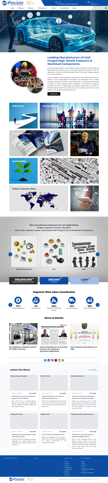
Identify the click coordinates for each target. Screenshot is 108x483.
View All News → (93, 370)
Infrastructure (42, 8)
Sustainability (64, 8)
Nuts (83, 461)
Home (12, 8)
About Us (67, 463)
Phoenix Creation (94, 479)
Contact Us (67, 475)
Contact (74, 8)
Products (31, 8)
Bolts (83, 463)
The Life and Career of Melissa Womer (53, 434)
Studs (83, 467)
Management (68, 467)
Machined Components (88, 472)
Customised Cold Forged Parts (88, 469)
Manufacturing (68, 469)
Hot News (32, 393)
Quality (67, 471)
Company (21, 8)
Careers (53, 8)
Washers (84, 465)
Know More (54, 94)
